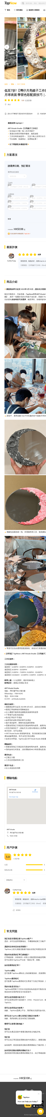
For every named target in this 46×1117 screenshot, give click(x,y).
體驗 (12, 84)
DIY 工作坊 (21, 84)
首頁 (6, 84)
